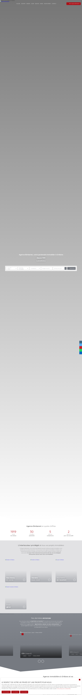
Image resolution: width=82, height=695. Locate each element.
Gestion (37, 3)
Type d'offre (9, 267)
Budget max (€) (46, 268)
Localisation (33, 268)
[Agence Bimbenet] (6, 3)
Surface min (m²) (58, 268)
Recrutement (47, 3)
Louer (32, 3)
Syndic (41, 3)
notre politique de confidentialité (64, 688)
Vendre (28, 3)
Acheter (23, 3)
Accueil (18, 3)
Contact (54, 3)
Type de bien (21, 267)
